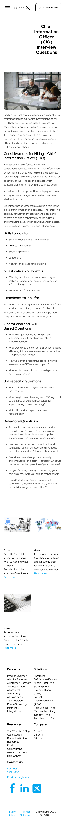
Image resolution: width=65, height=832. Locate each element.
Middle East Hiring (44, 682)
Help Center (14, 755)
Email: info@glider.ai (18, 777)
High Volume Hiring (44, 707)
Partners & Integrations (14, 709)
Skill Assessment (16, 686)
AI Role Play (13, 693)
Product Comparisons (14, 747)
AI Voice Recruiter (17, 679)
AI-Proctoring (15, 697)
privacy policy (12, 813)
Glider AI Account (17, 752)
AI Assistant (13, 690)
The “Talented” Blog (18, 731)
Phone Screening (17, 704)
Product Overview (17, 675)
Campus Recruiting (44, 711)
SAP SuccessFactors (45, 679)
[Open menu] (7, 8)
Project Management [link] (20, 245)
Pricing (38, 738)
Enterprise (40, 675)
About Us (39, 731)
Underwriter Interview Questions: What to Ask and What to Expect (47, 558)
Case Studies (14, 734)
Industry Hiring (42, 714)
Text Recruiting (15, 700)
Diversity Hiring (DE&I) (42, 691)
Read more (10, 577)
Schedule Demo (48, 7)
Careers (38, 734)
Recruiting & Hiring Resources (17, 739)
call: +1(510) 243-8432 (13, 770)
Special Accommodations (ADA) (43, 700)
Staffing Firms (41, 686)
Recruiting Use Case (45, 718)
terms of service (25, 813)
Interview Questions (19, 25)
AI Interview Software (19, 682)
